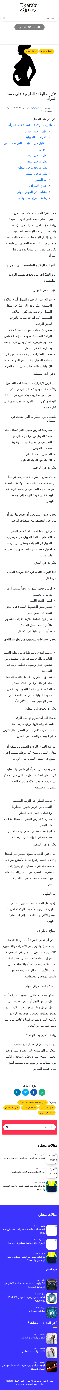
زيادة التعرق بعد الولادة (32, 198)
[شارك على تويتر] (25, 1092)
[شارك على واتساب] (42, 1092)
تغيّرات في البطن (47, 1108)
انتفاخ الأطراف (38, 185)
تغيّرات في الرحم (36, 155)
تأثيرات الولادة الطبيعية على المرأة (30, 125)
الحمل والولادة (46, 51)
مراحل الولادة (31, 51)
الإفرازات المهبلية (36, 137)
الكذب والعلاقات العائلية (33, 1337)
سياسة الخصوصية (24, 1384)
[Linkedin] (24, 27)
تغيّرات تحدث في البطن (32, 167)
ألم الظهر (41, 179)
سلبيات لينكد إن (37, 1311)
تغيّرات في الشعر (36, 173)
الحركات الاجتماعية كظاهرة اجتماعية (28, 1172)
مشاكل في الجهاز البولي (32, 192)
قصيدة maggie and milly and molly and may (24, 1158)
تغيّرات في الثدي (36, 161)
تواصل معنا (38, 1384)
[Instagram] (20, 27)
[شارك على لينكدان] (17, 1092)
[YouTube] (38, 27)
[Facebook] (34, 27)
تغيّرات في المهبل (36, 131)
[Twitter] (29, 27)
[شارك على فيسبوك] (33, 1092)
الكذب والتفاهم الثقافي (33, 1351)
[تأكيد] (4, 18)
